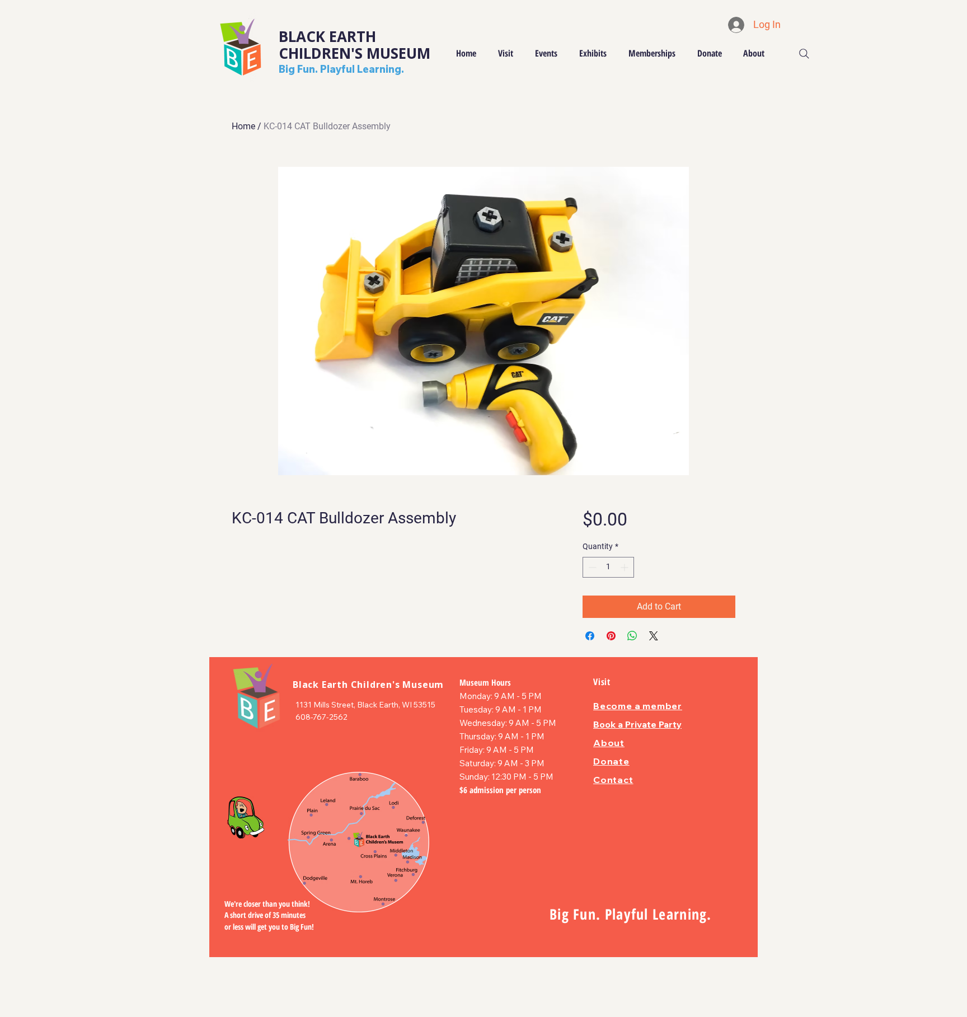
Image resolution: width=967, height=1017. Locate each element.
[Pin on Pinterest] (611, 636)
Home (243, 126)
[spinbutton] (608, 567)
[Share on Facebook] (590, 636)
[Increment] (625, 567)
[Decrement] (591, 567)
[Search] (804, 53)
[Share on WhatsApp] (632, 636)
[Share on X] (653, 636)
